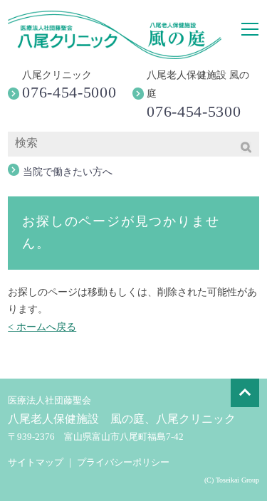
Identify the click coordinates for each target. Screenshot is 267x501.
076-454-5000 (69, 92)
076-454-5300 (194, 111)
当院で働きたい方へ (67, 172)
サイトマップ (35, 462)
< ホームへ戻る (42, 327)
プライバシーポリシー (123, 462)
